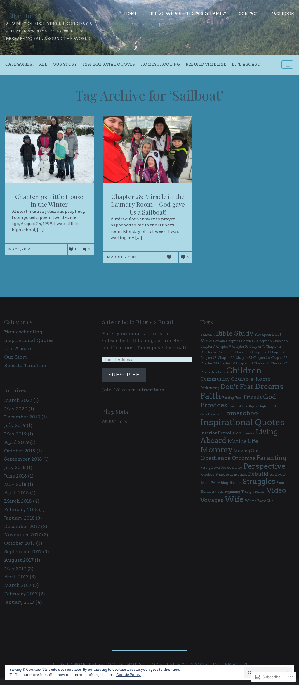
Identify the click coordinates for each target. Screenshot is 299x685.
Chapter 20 (260, 352)
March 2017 (18, 585)
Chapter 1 (233, 341)
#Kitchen (207, 335)
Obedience (215, 457)
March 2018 (18, 501)
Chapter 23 (208, 358)
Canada (219, 341)
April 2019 (16, 442)
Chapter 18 (226, 352)
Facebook (282, 13)
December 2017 (22, 526)
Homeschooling (160, 65)
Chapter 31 (262, 363)
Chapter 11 (257, 347)
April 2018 (16, 492)
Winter (250, 501)
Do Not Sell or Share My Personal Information (183, 664)
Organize (243, 458)
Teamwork (208, 492)
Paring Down (210, 468)
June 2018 (15, 476)
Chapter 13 (273, 347)
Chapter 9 (223, 347)
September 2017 (23, 551)
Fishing (228, 398)
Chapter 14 (208, 352)
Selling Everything (214, 483)
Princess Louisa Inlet (231, 475)
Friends (253, 397)
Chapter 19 (243, 352)
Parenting (271, 457)
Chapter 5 (264, 341)
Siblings (235, 483)
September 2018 (23, 459)
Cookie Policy (128, 674)
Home (131, 13)
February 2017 (21, 593)
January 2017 (19, 602)
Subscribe (124, 375)
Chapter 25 (244, 358)
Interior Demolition (220, 432)
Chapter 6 (280, 341)
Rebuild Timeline (206, 65)
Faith (210, 396)
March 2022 (18, 400)
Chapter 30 (244, 363)
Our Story (65, 65)
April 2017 (16, 577)
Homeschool (240, 413)
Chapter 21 (278, 352)
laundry (248, 433)
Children (244, 371)
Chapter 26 (261, 358)
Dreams (269, 386)
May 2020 (15, 408)
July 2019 (15, 425)
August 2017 (19, 560)
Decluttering (209, 388)
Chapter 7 (207, 347)
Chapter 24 (226, 358)
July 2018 (15, 467)
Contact (249, 13)
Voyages (211, 500)
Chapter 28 (208, 363)
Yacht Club (265, 501)
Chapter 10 (240, 347)
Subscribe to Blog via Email (137, 322)
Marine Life (242, 441)
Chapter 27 (279, 358)
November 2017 (22, 534)
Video (276, 490)
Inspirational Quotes (109, 65)
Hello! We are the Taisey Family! (188, 13)
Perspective (264, 466)
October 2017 (19, 543)
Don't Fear (237, 386)
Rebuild (258, 474)
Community (215, 379)
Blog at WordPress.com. (84, 664)
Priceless (207, 475)
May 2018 (15, 484)
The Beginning (229, 492)
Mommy (216, 449)
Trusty (246, 492)
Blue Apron (263, 335)
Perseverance (231, 468)
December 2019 (22, 417)
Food (239, 398)
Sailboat (278, 474)
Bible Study (234, 333)
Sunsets (282, 483)
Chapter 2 (248, 341)
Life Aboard (246, 65)
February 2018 (21, 509)
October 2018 (19, 451)
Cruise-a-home (250, 379)
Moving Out (246, 450)
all (43, 65)
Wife (234, 499)
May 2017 (15, 568)
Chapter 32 (279, 363)
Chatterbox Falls (212, 372)
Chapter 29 (226, 363)
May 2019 (15, 434)
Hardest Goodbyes (242, 406)
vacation (259, 492)
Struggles (258, 481)
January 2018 (19, 518)
